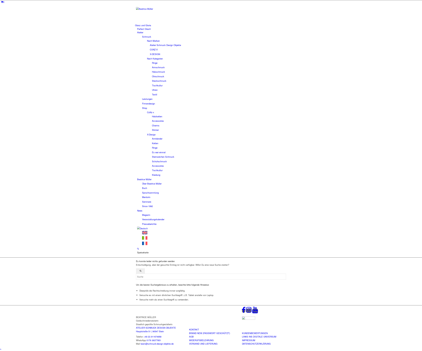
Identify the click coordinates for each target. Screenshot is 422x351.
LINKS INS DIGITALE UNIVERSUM (259, 336)
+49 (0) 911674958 (152, 336)
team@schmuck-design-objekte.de (157, 343)
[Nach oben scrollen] (0, 349)
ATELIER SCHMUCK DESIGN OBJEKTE (156, 327)
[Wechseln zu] (142, 228)
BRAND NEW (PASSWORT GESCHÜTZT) (209, 333)
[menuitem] (210, 25)
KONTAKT (194, 329)
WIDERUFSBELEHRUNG (201, 340)
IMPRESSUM (248, 340)
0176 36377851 (154, 340)
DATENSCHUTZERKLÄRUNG (256, 343)
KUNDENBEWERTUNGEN (255, 333)
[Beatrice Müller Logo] (160, 8)
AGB (191, 336)
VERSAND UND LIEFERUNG (203, 343)
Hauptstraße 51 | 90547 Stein (150, 331)
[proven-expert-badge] (248, 318)
